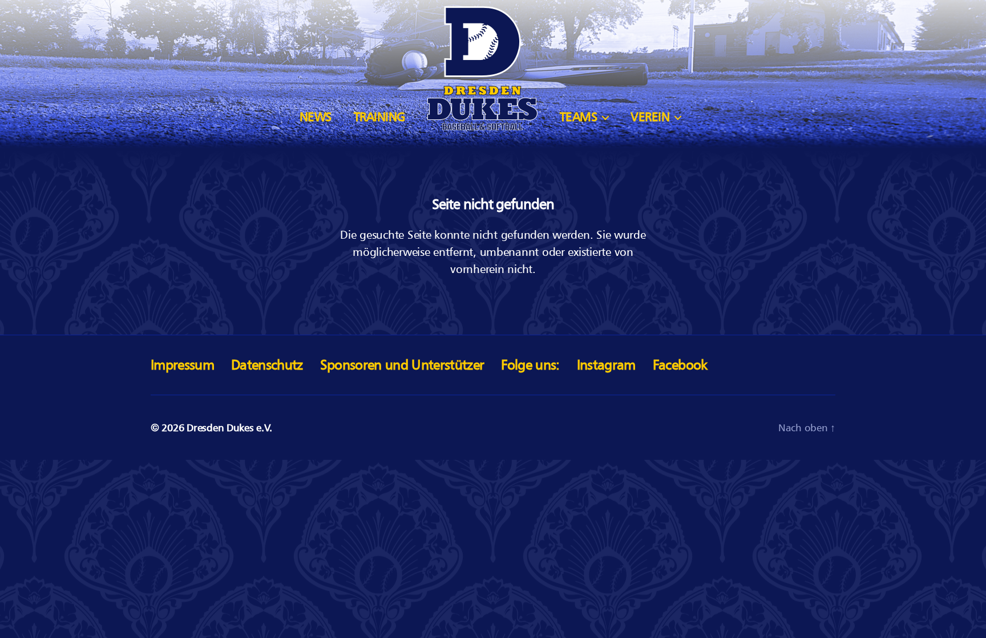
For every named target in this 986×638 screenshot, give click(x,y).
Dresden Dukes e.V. (229, 428)
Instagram (606, 364)
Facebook (680, 364)
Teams (578, 117)
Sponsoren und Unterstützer (402, 364)
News (316, 117)
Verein (650, 117)
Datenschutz (267, 364)
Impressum (182, 364)
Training (379, 117)
